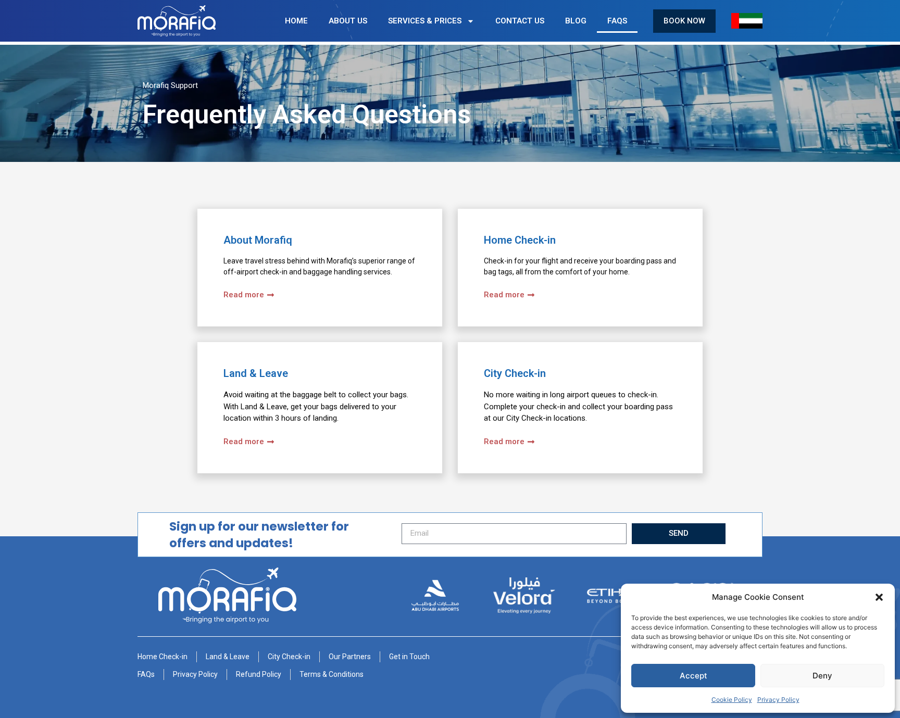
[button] (879, 597)
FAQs (617, 21)
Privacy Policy (778, 699)
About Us (348, 21)
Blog (575, 21)
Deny (822, 676)
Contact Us (519, 21)
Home (296, 21)
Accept (693, 676)
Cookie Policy (731, 699)
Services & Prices (424, 21)
